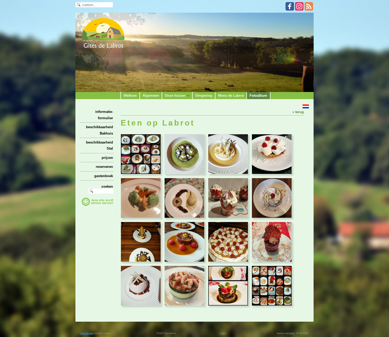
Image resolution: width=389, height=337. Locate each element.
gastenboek (103, 176)
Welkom (130, 96)
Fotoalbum (258, 96)
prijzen (107, 158)
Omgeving (203, 96)
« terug (298, 112)
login (223, 333)
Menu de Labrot (231, 96)
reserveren (104, 167)
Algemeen (151, 96)
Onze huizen (175, 96)
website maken (102, 333)
